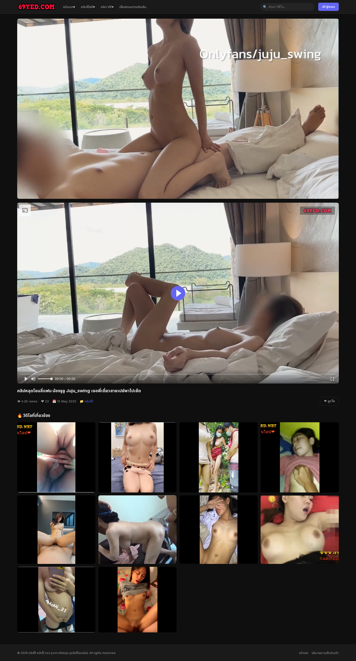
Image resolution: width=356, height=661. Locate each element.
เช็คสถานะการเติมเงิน (132, 7)
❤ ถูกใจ (329, 401)
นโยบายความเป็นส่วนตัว (325, 653)
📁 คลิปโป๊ (86, 401)
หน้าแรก (68, 7)
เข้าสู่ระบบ (328, 6)
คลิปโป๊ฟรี (87, 7)
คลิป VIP (106, 7)
